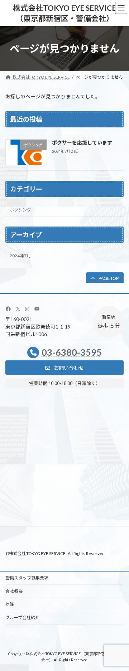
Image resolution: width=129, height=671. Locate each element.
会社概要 (14, 591)
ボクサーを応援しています (82, 143)
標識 (9, 604)
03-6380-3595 (72, 352)
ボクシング (20, 210)
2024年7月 (20, 255)
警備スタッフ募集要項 (26, 577)
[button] (105, 278)
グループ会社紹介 (22, 617)
